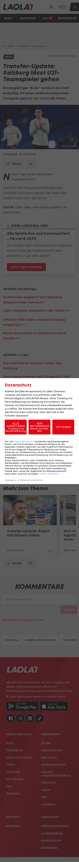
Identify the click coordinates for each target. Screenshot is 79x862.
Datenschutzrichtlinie (31, 480)
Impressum (11, 480)
